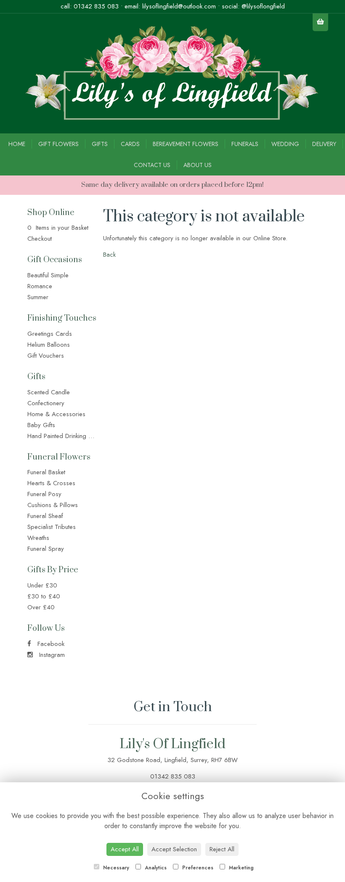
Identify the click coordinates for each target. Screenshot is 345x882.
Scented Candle (48, 392)
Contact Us (152, 165)
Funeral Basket (46, 472)
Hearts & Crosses (51, 483)
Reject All (222, 849)
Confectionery (45, 403)
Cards (130, 144)
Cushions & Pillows (52, 505)
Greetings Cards (49, 333)
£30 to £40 (43, 596)
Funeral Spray (45, 548)
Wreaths (38, 537)
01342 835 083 (96, 6)
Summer (37, 297)
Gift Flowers (58, 144)
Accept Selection (174, 849)
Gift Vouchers (45, 355)
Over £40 (41, 607)
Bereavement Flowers (185, 144)
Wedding (285, 144)
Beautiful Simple (48, 275)
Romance (39, 286)
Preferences (196, 867)
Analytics (155, 867)
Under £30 (42, 585)
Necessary (115, 867)
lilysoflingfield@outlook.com (179, 6)
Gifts (100, 144)
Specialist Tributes (51, 526)
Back (109, 254)
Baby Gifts (41, 425)
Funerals (244, 144)
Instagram (51, 654)
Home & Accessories (56, 414)
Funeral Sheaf (45, 516)
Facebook (49, 643)
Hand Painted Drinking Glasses (68, 436)
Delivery (324, 144)
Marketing (240, 867)
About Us (197, 165)
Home (16, 144)
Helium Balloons (48, 344)
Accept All (125, 849)
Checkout (39, 238)
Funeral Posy (44, 494)
